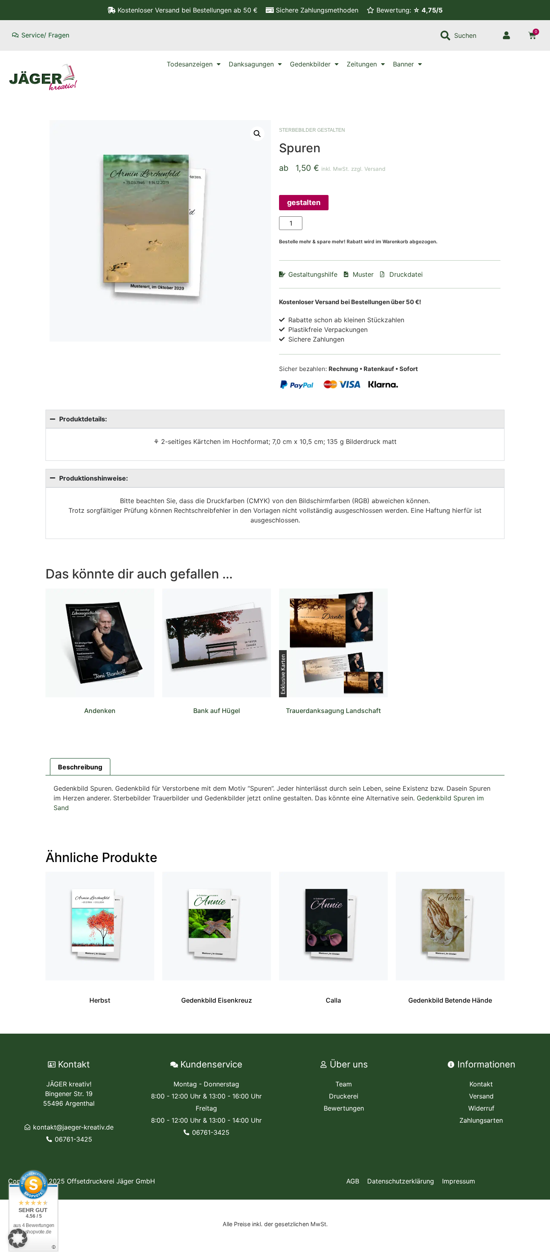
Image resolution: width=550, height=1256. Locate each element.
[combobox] (464, 35)
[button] (257, 133)
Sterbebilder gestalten (312, 130)
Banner (403, 64)
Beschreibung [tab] (80, 767)
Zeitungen (362, 64)
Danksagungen (251, 64)
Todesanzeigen (190, 64)
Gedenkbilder (310, 64)
